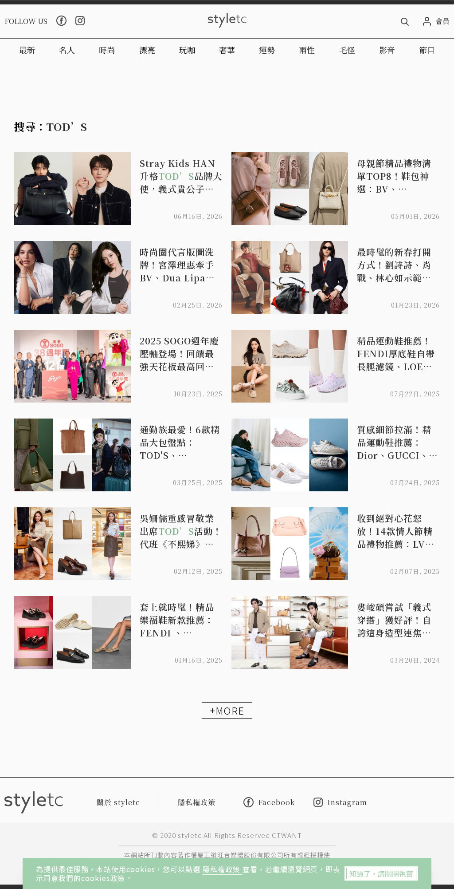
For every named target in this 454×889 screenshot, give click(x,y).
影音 (387, 49)
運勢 (267, 49)
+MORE (227, 710)
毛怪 (347, 49)
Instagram (347, 802)
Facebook (276, 802)
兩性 (307, 49)
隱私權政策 (223, 869)
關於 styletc (118, 802)
